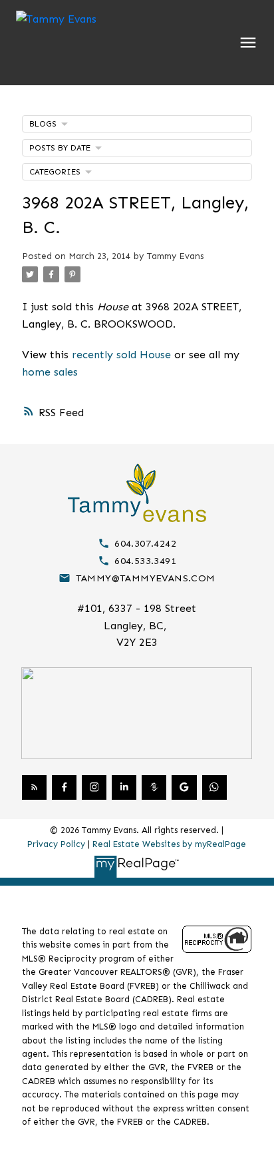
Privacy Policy (56, 844)
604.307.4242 (145, 543)
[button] (137, 543)
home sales (50, 372)
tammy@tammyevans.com (145, 578)
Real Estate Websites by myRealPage (169, 844)
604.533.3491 (145, 561)
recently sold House (121, 354)
